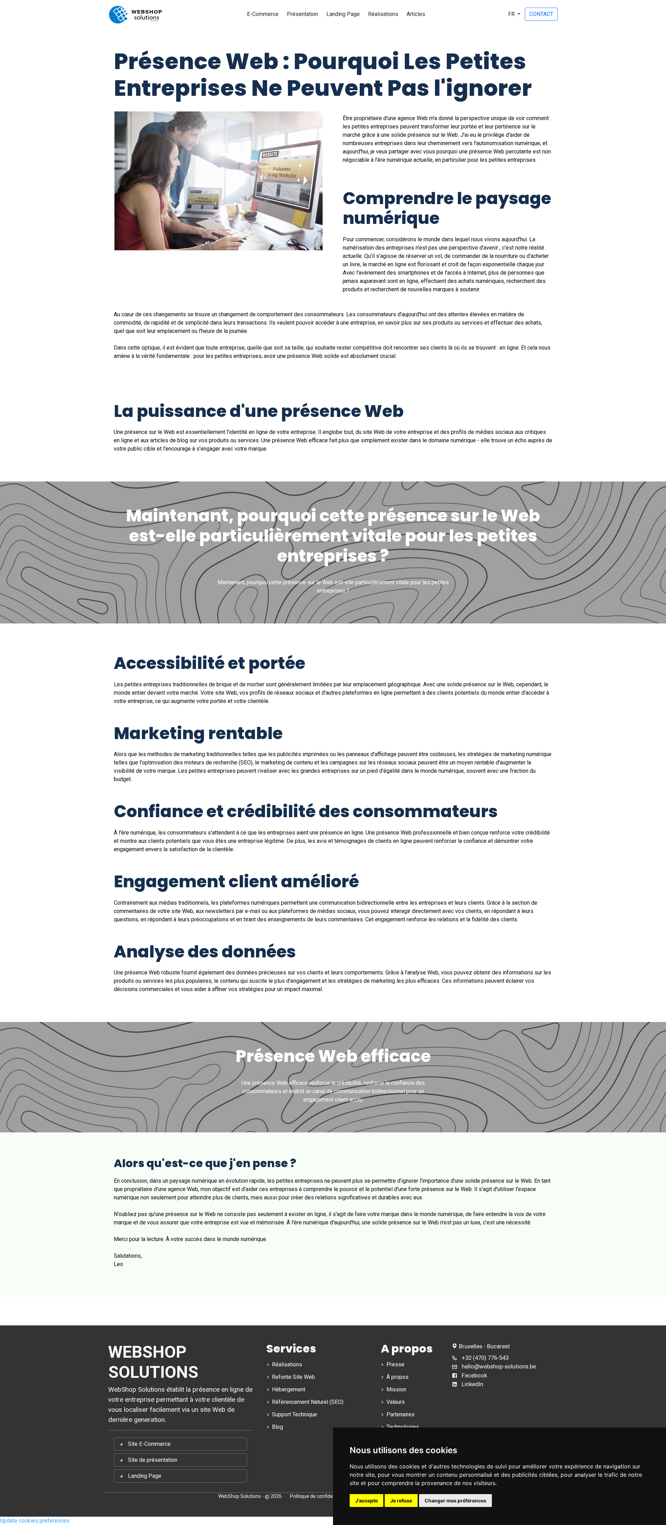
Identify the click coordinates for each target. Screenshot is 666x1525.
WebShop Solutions (239, 1496)
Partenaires (400, 1414)
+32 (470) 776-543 (484, 1357)
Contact (541, 14)
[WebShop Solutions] (135, 14)
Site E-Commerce (149, 1444)
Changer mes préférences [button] (455, 1500)
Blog (277, 1427)
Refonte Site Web (293, 1377)
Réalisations (383, 14)
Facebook (473, 1375)
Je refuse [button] (401, 1500)
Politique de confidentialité (319, 1496)
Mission (395, 1389)
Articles (416, 14)
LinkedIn (471, 1384)
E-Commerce (263, 14)
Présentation (302, 14)
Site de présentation (152, 1460)
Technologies (402, 1427)
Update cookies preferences (34, 1520)
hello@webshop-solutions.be (499, 1366)
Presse (394, 1364)
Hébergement (288, 1389)
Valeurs (395, 1402)
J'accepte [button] (366, 1500)
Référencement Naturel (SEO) (307, 1402)
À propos (397, 1377)
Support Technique (294, 1414)
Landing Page (343, 14)
